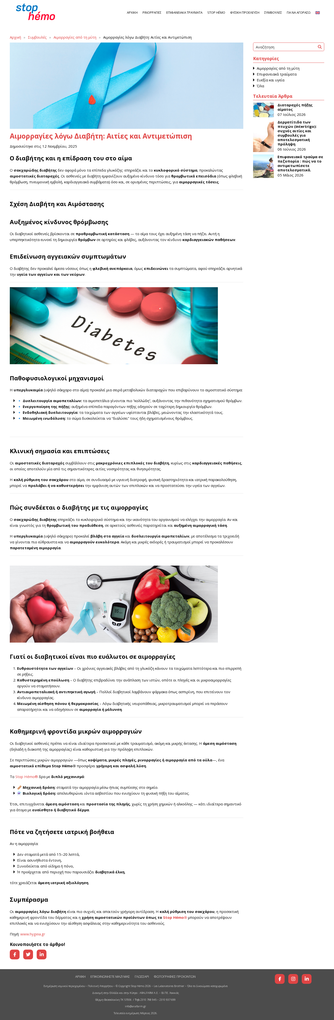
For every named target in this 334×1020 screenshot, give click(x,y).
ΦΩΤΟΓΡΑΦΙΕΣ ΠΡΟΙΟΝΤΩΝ (175, 976)
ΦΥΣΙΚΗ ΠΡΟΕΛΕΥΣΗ (244, 12)
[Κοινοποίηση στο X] (28, 954)
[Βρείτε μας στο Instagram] (293, 979)
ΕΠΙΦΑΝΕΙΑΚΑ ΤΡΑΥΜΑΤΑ (184, 12)
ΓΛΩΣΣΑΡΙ (142, 976)
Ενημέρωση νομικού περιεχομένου (64, 986)
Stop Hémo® (26, 776)
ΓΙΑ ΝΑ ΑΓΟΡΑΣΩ (299, 12)
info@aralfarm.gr (135, 1006)
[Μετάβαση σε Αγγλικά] (317, 12)
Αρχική (15, 37)
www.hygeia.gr (32, 934)
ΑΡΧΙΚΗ (132, 12)
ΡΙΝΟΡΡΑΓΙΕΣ (152, 12)
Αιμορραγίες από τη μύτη (75, 37)
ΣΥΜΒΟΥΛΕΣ (273, 12)
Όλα (260, 85)
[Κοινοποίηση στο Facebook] (15, 954)
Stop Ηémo (216, 12)
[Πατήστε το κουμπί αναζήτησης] (320, 47)
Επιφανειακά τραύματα (277, 74)
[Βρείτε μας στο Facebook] (280, 979)
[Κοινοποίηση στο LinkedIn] (41, 954)
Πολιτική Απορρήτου (100, 986)
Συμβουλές (37, 37)
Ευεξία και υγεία (270, 79)
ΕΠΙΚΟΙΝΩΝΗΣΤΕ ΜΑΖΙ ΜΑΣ (110, 976)
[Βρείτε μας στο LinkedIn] (307, 979)
